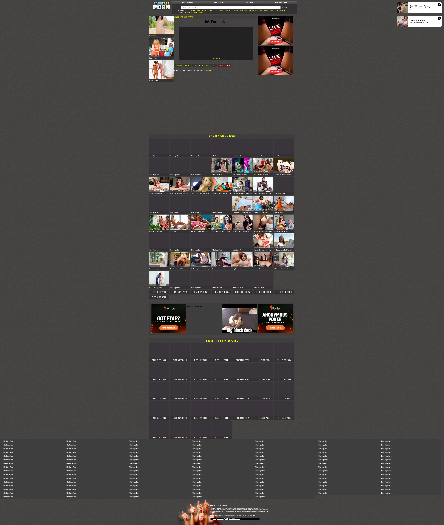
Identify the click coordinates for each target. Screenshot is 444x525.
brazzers (229, 10)
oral (194, 65)
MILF (207, 65)
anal (245, 10)
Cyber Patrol (239, 515)
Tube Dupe (219, 172)
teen (217, 10)
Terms (214, 519)
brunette (187, 65)
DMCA (226, 519)
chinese (211, 10)
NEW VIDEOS (219, 2)
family (222, 10)
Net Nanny (245, 515)
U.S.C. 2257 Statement (234, 519)
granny (236, 10)
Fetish (214, 65)
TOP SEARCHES (281, 2)
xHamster (281, 172)
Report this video (224, 65)
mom (198, 10)
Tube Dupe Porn (159, 292)
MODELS (249, 2)
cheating (255, 10)
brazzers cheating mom (277, 10)
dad (241, 10)
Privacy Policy (220, 519)
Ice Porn (208, 70)
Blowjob (201, 65)
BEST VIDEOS (187, 2)
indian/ (201, 13)
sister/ (266, 10)
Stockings (179, 65)
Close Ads (216, 58)
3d (250, 10)
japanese (192, 10)
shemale (204, 10)
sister (181, 13)
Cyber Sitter (252, 515)
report (230, 172)
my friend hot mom (191, 13)
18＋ (261, 10)
